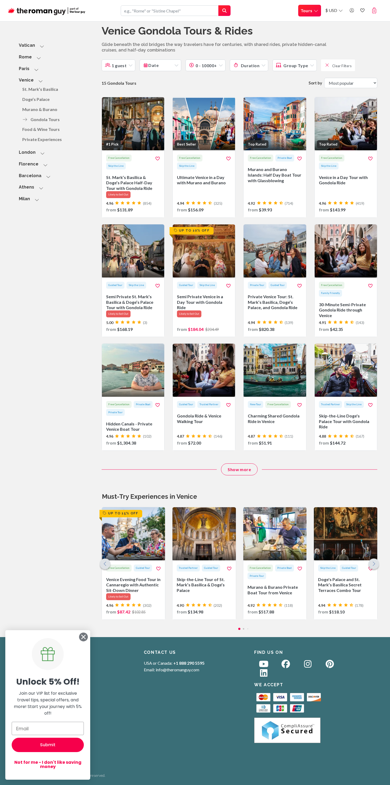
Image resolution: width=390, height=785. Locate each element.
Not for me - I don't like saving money (47, 764)
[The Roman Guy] (47, 10)
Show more (239, 469)
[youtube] (263, 665)
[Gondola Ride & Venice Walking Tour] (204, 397)
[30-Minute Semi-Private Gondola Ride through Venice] (346, 280)
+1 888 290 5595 (189, 662)
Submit (47, 745)
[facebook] (285, 665)
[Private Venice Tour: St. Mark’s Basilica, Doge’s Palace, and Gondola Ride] (275, 280)
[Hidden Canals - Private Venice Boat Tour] (133, 397)
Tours (307, 10)
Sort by (315, 82)
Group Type (295, 65)
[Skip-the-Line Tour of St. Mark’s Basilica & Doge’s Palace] (204, 563)
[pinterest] (329, 665)
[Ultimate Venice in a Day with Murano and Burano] (204, 157)
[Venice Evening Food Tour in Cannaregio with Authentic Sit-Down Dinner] (133, 563)
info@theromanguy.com (177, 669)
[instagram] (307, 665)
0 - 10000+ (206, 65)
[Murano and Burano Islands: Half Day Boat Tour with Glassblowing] (275, 157)
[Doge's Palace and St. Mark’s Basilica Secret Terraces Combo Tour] (345, 563)
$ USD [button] (331, 10)
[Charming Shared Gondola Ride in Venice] (275, 397)
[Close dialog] (83, 637)
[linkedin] (263, 674)
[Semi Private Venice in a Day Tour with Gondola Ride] (204, 280)
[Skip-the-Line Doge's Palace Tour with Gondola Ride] (346, 397)
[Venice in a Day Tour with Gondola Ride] (346, 157)
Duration (249, 65)
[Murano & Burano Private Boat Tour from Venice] (275, 563)
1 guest (119, 65)
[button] (375, 10)
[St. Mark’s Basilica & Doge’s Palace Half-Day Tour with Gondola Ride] (133, 157)
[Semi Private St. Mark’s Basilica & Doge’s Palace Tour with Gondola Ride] (133, 280)
